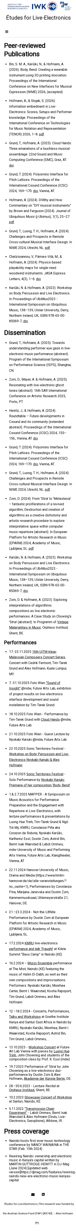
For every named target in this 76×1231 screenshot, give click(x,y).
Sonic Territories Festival (44, 774)
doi (11, 165)
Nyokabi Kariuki (52, 780)
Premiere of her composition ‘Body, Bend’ (39, 785)
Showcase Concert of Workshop (48, 1097)
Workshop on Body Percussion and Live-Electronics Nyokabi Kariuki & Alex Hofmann (39, 759)
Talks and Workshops (25, 1017)
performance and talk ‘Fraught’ (31, 949)
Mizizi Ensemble (39, 963)
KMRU (29, 943)
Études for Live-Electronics (38, 18)
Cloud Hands (50, 720)
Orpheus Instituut (21, 1090)
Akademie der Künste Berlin (44, 1079)
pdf (41, 134)
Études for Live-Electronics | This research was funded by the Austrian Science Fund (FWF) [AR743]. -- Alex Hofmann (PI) (38, 1213)
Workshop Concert (42, 1047)
